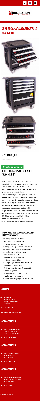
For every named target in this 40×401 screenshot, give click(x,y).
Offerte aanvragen (12, 167)
